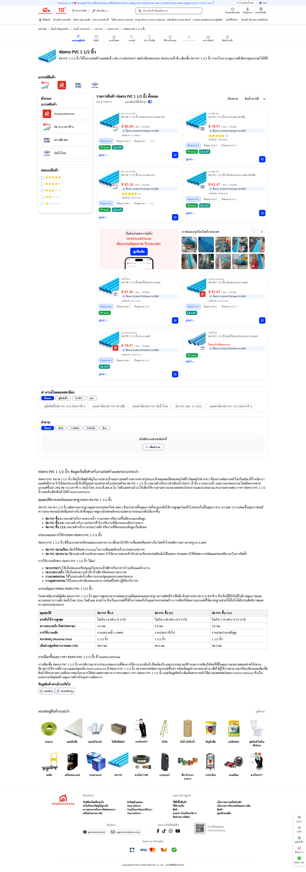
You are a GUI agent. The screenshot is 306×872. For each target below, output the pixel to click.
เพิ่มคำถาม (154, 447)
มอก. (92, 398)
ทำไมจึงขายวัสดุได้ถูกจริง (95, 805)
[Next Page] (261, 232)
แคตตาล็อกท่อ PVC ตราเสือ (109, 406)
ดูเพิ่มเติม (139, 251)
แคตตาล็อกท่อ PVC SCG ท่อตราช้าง (231, 406)
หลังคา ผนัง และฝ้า (81, 19)
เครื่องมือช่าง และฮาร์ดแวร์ (179, 19)
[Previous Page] (254, 232)
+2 (152, 141)
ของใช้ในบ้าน (232, 19)
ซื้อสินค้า (47, 19)
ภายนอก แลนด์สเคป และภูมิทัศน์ (207, 19)
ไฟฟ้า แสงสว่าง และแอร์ (122, 19)
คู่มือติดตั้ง (63, 398)
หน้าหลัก (42, 28)
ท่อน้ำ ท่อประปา (82, 28)
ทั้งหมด (47, 398)
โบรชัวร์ (78, 398)
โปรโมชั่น (91, 428)
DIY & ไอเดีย (81, 10)
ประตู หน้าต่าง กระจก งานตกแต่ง (150, 19)
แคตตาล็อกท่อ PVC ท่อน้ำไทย (150, 406)
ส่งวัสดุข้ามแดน (135, 802)
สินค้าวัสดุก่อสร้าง (60, 28)
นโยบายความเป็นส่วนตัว (229, 802)
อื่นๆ (105, 428)
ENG (265, 2)
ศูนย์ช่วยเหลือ (224, 813)
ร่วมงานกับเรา (134, 805)
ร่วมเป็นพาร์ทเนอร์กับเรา (139, 809)
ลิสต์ (175, 809)
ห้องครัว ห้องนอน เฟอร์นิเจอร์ (254, 19)
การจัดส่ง (75, 428)
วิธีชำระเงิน (178, 805)
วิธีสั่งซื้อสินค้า (180, 802)
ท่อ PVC (99, 28)
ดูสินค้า (102, 155)
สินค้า (61, 428)
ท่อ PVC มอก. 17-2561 (188, 406)
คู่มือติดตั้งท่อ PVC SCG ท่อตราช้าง (64, 406)
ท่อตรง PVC (113, 28)
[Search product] (140, 10)
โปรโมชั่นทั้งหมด (246, 2)
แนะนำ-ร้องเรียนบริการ (185, 813)
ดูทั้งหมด (260, 711)
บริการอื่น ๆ (101, 10)
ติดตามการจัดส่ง (181, 816)
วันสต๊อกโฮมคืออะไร (93, 802)
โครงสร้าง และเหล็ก (62, 19)
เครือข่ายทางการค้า (93, 813)
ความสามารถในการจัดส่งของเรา (99, 809)
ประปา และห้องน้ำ (101, 19)
